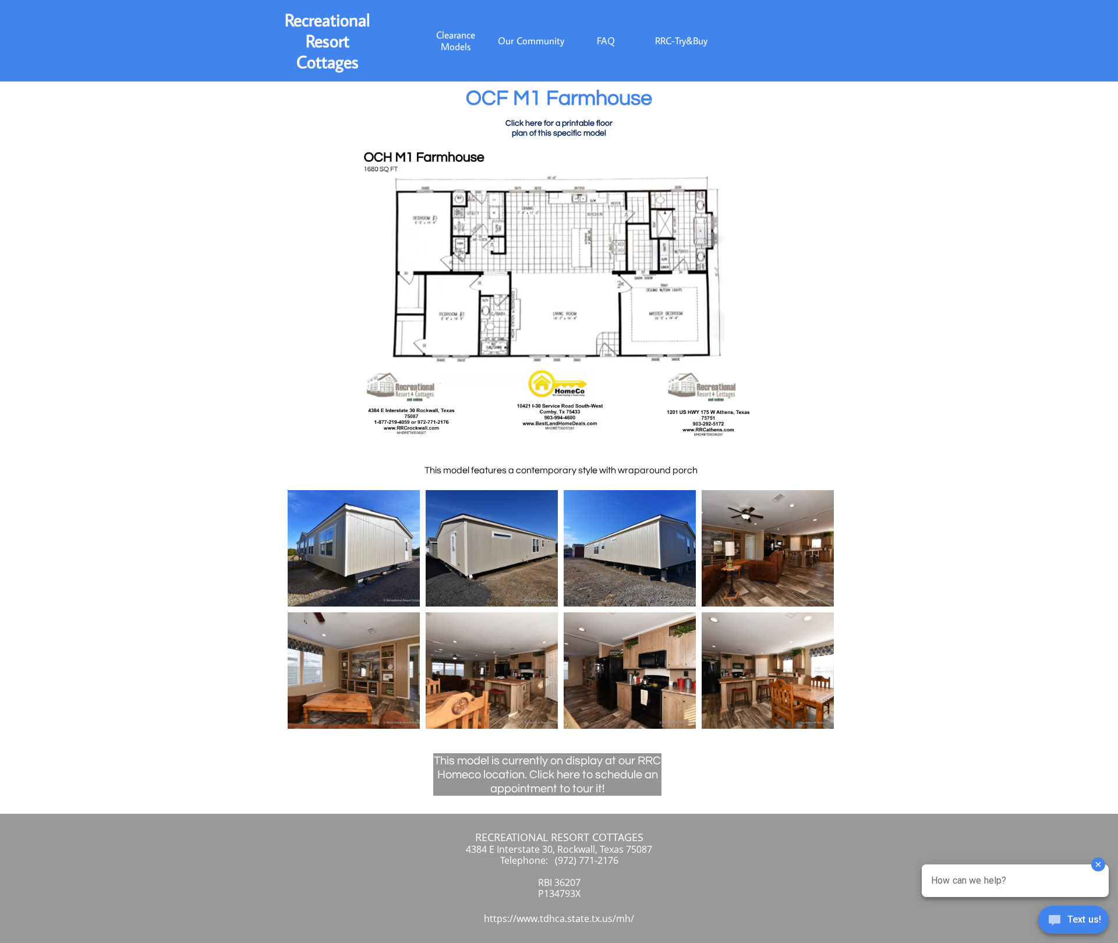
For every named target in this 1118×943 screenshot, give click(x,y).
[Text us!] (1073, 921)
